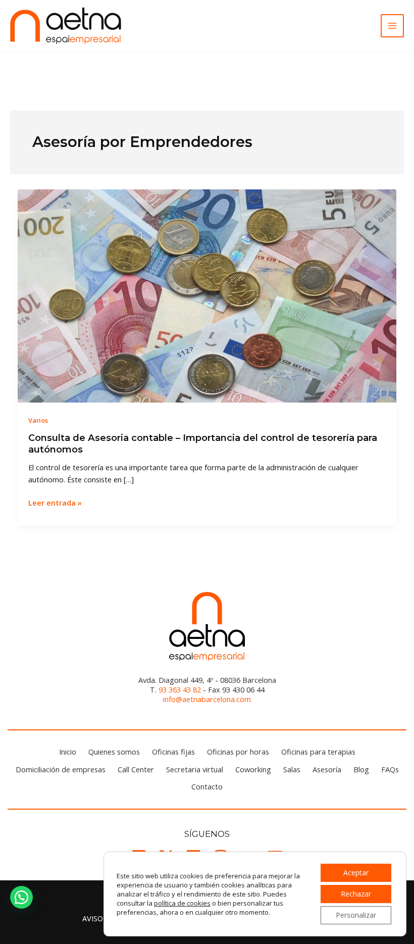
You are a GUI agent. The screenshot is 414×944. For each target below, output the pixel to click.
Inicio (67, 752)
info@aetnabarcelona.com (207, 699)
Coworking (253, 769)
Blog (361, 769)
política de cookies (182, 903)
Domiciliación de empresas (61, 769)
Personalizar (356, 915)
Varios (38, 420)
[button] (21, 897)
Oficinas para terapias (318, 752)
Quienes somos (114, 752)
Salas (291, 769)
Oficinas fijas (173, 752)
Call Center (136, 769)
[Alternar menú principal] (392, 25)
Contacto (207, 786)
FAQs (390, 769)
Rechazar (356, 894)
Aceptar (356, 872)
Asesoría (327, 769)
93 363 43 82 (180, 689)
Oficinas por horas (238, 752)
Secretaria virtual (194, 769)
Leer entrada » (55, 503)
